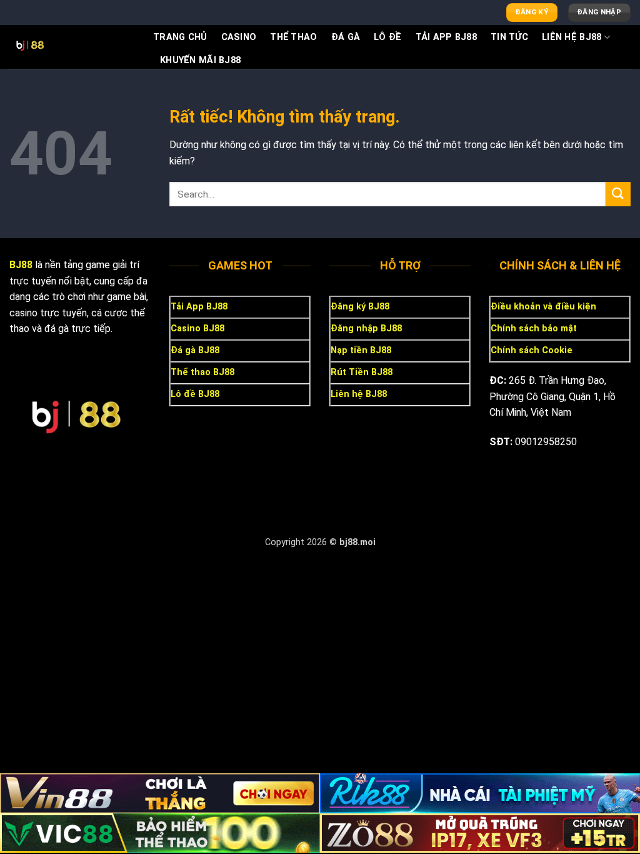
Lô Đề (387, 37)
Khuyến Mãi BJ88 (200, 60)
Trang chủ (180, 37)
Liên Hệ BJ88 (571, 37)
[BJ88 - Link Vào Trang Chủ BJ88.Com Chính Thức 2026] (71, 47)
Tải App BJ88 (446, 37)
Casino (239, 37)
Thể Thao (293, 37)
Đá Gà (345, 37)
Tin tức (509, 37)
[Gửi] (618, 194)
